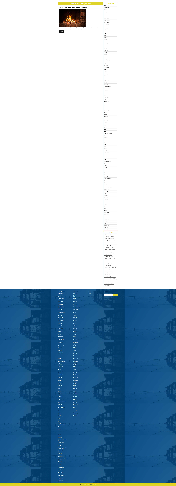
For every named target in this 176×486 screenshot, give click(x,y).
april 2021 (74, 369)
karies (115, 243)
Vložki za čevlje (60, 472)
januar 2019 (75, 394)
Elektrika (105, 48)
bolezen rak (112, 236)
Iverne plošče (106, 73)
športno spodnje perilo (108, 234)
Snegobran (105, 193)
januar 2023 (75, 339)
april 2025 (74, 315)
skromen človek (107, 267)
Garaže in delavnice (61, 339)
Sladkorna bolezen (106, 189)
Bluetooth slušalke (106, 20)
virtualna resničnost (108, 278)
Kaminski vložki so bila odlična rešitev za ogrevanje (73, 7)
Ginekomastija (106, 65)
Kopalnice (105, 95)
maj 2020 (74, 385)
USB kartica (60, 470)
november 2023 (75, 331)
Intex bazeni (106, 71)
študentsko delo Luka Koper (109, 283)
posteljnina (106, 260)
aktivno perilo (107, 236)
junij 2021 (74, 366)
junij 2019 (74, 391)
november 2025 (75, 306)
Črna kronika (106, 31)
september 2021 (75, 361)
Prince (105, 174)
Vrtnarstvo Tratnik (106, 219)
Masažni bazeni (106, 110)
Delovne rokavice (106, 37)
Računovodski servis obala (108, 178)
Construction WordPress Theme (85, 484)
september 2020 (75, 380)
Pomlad (105, 159)
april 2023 (74, 336)
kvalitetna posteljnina (112, 249)
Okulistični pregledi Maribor (108, 133)
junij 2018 (74, 399)
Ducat (59, 0)
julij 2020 (74, 383)
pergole (109, 258)
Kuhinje (105, 99)
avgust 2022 (75, 344)
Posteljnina (105, 165)
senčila (112, 263)
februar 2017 (75, 412)
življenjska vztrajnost (108, 285)
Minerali (105, 112)
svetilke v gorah (114, 267)
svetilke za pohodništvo (108, 269)
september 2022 (75, 342)
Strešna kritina (60, 459)
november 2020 (75, 377)
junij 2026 (74, 296)
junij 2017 (74, 405)
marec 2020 (75, 388)
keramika (109, 245)
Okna (105, 129)
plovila (113, 258)
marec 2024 (75, 326)
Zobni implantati (106, 225)
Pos (104, 163)
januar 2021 (75, 374)
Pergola (105, 142)
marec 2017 (75, 410)
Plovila (105, 157)
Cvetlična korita (106, 33)
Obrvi (105, 125)
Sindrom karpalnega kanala (108, 187)
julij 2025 (74, 312)
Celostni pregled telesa (61, 312)
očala (106, 258)
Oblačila (59, 393)
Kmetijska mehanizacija (107, 86)
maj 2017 (74, 407)
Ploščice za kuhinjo (61, 420)
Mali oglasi (105, 108)
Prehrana (105, 172)
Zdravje (105, 223)
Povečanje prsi (60, 431)
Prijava (90, 293)
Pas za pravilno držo (107, 140)
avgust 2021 (75, 363)
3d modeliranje (106, 5)
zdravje (114, 278)
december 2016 (75, 413)
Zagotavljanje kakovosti (107, 221)
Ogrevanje (105, 127)
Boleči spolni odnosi (107, 22)
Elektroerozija (106, 50)
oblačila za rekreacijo (108, 254)
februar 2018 (75, 402)
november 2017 (75, 404)
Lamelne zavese (106, 101)
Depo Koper (106, 41)
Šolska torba (106, 195)
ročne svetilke (107, 263)
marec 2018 (75, 401)
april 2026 (74, 299)
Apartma (105, 9)
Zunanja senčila (106, 229)
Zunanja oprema (106, 227)
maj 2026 (74, 298)
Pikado (105, 144)
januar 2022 (75, 355)
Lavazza (105, 103)
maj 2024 (74, 325)
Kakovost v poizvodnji (107, 78)
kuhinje (106, 249)
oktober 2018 (75, 396)
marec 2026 (75, 301)
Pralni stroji (60, 432)
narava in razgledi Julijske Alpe (109, 252)
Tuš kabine (105, 210)
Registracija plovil (106, 182)
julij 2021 (74, 364)
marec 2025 (75, 317)
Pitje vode (105, 150)
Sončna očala (106, 197)
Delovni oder (106, 39)
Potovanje (105, 167)
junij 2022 (74, 347)
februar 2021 (75, 372)
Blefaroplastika (106, 18)
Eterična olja (60, 337)
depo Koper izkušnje (108, 240)
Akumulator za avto (107, 7)
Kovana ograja (106, 97)
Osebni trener (60, 404)
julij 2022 (74, 345)
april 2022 (74, 350)
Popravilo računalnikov (107, 161)
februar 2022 (75, 353)
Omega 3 (105, 135)
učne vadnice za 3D (108, 276)
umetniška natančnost (108, 272)
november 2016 (75, 415)
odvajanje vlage (107, 256)
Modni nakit (105, 114)
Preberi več (61, 31)
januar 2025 (75, 320)
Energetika (105, 54)
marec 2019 (75, 393)
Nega (105, 118)
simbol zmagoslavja (108, 265)
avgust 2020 (75, 382)
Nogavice (59, 391)
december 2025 (75, 304)
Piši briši (105, 148)
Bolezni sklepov (106, 24)
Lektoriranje (60, 377)
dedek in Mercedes (111, 238)
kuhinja (113, 247)
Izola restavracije (60, 353)
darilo (106, 238)
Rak (104, 180)
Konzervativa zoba (106, 93)
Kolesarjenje (60, 364)
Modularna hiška (106, 116)
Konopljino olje (60, 366)
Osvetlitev (59, 405)
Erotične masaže (106, 56)
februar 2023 (75, 337)
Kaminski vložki (106, 80)
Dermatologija (60, 325)
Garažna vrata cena (107, 61)
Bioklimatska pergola (107, 16)
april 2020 (74, 386)
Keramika (105, 82)
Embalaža (105, 52)
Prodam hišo (106, 176)
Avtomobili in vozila (61, 298)
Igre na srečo (106, 69)
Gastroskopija (106, 63)
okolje (112, 256)
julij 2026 (74, 295)
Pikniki (105, 146)
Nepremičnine (106, 120)
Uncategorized (106, 214)
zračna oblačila (107, 281)
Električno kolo (106, 46)
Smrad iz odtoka (106, 191)
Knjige (105, 88)
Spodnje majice (60, 456)
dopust (114, 240)
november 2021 (75, 358)
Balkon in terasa (106, 14)
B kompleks (60, 299)
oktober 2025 (75, 307)
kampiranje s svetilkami (108, 243)
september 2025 (75, 309)
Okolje (105, 131)
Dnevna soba (60, 326)
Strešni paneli (106, 204)
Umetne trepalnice (106, 212)
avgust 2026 (75, 293)
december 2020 (75, 375)
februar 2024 (75, 328)
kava (105, 245)
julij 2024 (74, 323)
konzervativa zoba (107, 247)
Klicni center (106, 84)
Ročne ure (59, 445)
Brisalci (105, 26)
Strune (105, 206)
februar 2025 (75, 318)
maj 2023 (74, 334)
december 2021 (75, 356)
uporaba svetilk (107, 274)
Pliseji (59, 418)
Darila (105, 35)
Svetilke (105, 208)
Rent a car (59, 443)
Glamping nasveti (106, 67)
